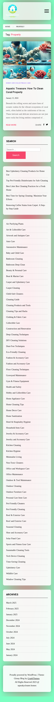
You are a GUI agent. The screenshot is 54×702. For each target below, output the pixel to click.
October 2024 (12, 632)
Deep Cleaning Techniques (17, 334)
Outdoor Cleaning (13, 486)
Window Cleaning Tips (16, 579)
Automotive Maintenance (16, 247)
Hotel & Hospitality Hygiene (18, 422)
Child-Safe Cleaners (14, 294)
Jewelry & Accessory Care (17, 434)
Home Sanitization (14, 416)
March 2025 (11, 603)
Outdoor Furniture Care (16, 492)
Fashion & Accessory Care (17, 358)
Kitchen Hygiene (13, 451)
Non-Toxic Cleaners (14, 463)
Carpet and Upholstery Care (18, 282)
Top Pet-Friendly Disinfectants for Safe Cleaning (27, 180)
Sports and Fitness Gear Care (18, 544)
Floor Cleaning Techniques (17, 369)
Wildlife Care (12, 573)
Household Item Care (15, 428)
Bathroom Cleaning (14, 259)
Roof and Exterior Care (16, 521)
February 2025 (12, 609)
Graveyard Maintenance (16, 375)
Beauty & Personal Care (16, 270)
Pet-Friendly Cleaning (15, 509)
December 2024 (13, 620)
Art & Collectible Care (16, 230)
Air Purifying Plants (14, 224)
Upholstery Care (13, 568)
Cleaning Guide (12, 299)
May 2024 (10, 649)
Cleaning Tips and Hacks (16, 311)
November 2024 (13, 626)
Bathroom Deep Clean (15, 265)
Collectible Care (13, 323)
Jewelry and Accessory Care (18, 439)
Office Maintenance (14, 474)
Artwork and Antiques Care (17, 235)
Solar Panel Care (13, 538)
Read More (11, 125)
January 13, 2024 (12, 98)
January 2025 (11, 614)
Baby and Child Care (15, 253)
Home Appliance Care (15, 399)
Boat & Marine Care (14, 276)
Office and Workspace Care (17, 469)
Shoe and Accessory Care (16, 533)
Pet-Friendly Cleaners (15, 503)
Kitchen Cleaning (13, 445)
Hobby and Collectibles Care (18, 83)
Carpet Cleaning (13, 288)
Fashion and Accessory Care (18, 364)
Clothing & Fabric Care (16, 317)
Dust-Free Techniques (15, 346)
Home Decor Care (13, 410)
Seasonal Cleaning (14, 527)
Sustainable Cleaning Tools (17, 550)
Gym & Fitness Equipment (17, 381)
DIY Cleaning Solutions (16, 340)
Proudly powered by (23, 675)
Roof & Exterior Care (15, 515)
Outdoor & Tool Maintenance (18, 480)
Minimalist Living (14, 457)
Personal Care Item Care (16, 498)
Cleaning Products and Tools (18, 305)
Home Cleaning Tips (15, 404)
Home (7, 26)
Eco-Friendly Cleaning (16, 352)
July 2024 (10, 638)
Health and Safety (13, 387)
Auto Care (10, 241)
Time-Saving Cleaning (15, 562)
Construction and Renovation (18, 329)
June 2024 (10, 644)
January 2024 (11, 655)
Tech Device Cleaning (15, 556)
